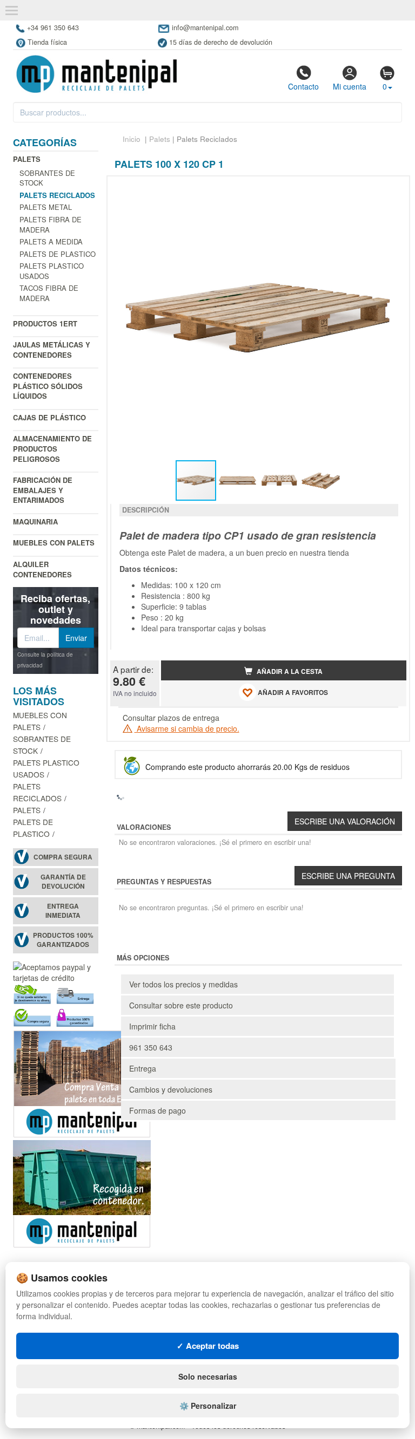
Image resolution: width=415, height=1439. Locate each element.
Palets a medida (51, 241)
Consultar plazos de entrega (171, 717)
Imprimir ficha (152, 1026)
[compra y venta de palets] (82, 1082)
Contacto (303, 86)
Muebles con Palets (54, 542)
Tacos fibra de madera (48, 293)
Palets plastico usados (51, 271)
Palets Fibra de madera (50, 224)
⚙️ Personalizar (207, 1405)
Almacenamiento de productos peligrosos (52, 448)
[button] (388, 188)
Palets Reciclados (37, 792)
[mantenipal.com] (96, 72)
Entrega (142, 1068)
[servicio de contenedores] (82, 1193)
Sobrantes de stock (47, 178)
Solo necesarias (207, 1376)
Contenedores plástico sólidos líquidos (48, 386)
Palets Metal (45, 207)
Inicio (131, 139)
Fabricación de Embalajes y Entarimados (42, 490)
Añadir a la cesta (289, 671)
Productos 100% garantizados (63, 940)
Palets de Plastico (57, 254)
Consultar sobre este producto (181, 1005)
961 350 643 (150, 1047)
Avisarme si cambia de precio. (187, 728)
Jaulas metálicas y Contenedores (51, 349)
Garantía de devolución (63, 881)
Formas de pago (157, 1110)
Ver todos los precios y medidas (183, 984)
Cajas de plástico (49, 417)
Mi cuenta (349, 86)
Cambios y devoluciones (170, 1089)
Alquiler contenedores (42, 569)
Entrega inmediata (63, 911)
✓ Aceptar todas (208, 1346)
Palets (27, 159)
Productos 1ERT (45, 323)
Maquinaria (35, 521)
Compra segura (63, 857)
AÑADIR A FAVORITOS (292, 692)
